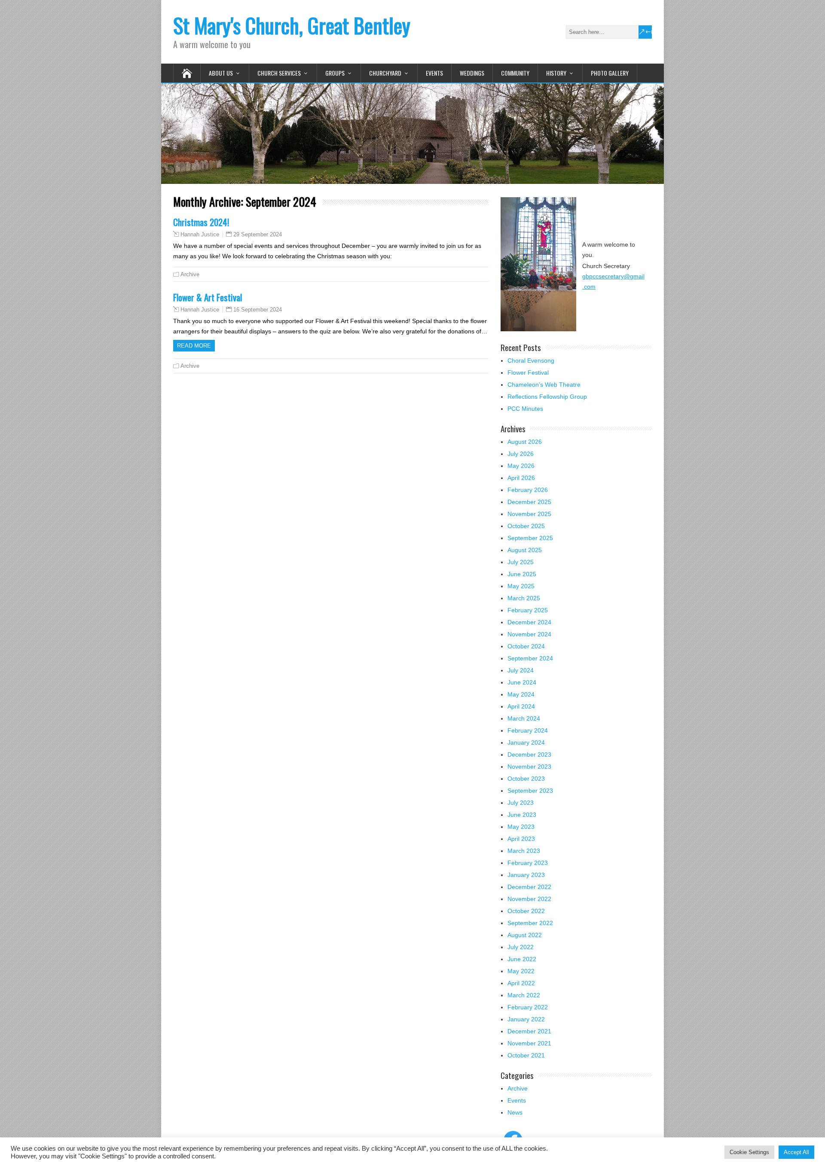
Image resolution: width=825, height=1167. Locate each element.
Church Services (279, 72)
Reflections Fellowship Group (547, 396)
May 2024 (521, 694)
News (514, 1112)
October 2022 (526, 910)
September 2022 (530, 923)
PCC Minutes (525, 408)
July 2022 (520, 947)
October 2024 (526, 646)
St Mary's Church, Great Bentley (291, 25)
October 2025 (526, 525)
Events (434, 72)
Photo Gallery (610, 72)
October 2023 (526, 778)
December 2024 (529, 622)
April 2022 (521, 983)
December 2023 (529, 754)
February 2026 (527, 489)
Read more (194, 345)
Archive (189, 274)
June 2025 (521, 574)
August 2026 (524, 441)
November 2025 (529, 513)
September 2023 (530, 790)
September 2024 (530, 658)
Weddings (472, 72)
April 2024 (521, 706)
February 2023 (527, 862)
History (556, 72)
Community (515, 72)
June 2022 (521, 959)
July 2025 (520, 562)
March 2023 (523, 850)
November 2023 (529, 766)
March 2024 (523, 718)
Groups (335, 72)
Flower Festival (528, 372)
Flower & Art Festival (207, 297)
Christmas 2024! (201, 222)
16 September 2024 (257, 309)
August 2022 (524, 935)
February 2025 (527, 610)
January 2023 (526, 874)
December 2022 (529, 886)
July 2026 (520, 453)
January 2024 (526, 742)
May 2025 (521, 586)
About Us (221, 72)
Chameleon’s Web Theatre (544, 384)
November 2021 (529, 1043)
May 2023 (521, 826)
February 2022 (527, 1007)
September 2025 (530, 538)
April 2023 (521, 838)
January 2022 (526, 1019)
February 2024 (527, 730)
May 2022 (521, 971)
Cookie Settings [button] (749, 1152)
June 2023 (521, 814)
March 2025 (523, 598)
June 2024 (521, 682)
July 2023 (520, 802)
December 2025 (529, 501)
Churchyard (385, 72)
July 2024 (520, 670)
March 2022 (523, 995)
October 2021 (526, 1055)
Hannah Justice (199, 235)
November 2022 (529, 898)
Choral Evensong (530, 360)
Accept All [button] (796, 1152)
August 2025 (524, 550)
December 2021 (529, 1031)
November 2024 (529, 634)
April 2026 (521, 477)
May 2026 (521, 465)
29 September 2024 (257, 234)
